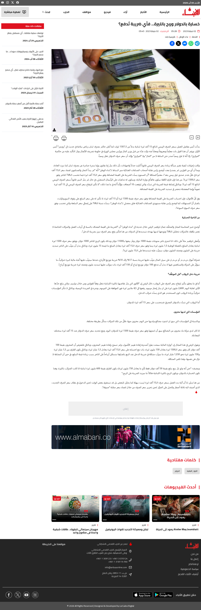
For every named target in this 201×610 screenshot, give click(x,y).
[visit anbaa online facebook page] (9, 595)
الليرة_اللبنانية (192, 471)
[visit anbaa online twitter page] (17, 595)
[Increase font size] (198, 137)
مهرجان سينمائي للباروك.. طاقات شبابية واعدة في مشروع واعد (75, 531)
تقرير (194, 525)
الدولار (177, 471)
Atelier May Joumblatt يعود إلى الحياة (177, 529)
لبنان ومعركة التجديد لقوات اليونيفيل (126, 529)
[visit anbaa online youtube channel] (26, 595)
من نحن (194, 553)
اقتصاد (195, 36)
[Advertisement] (125, 409)
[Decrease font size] (191, 137)
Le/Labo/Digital (127, 606)
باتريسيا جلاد (170, 36)
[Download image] (54, 129)
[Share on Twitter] (178, 43)
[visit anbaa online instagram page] (35, 595)
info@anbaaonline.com (116, 567)
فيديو (107, 12)
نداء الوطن (183, 36)
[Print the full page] (63, 138)
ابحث (47, 12)
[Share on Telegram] (197, 43)
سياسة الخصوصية (189, 569)
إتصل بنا (194, 559)
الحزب (66, 12)
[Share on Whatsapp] (190, 43)
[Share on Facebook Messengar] (184, 43)
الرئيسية (164, 12)
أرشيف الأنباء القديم (188, 574)
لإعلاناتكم (193, 564)
